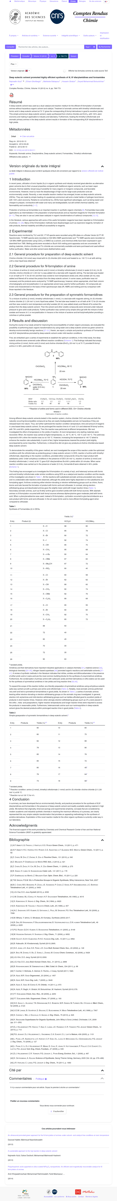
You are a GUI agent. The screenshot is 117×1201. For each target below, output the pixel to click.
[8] (83, 210)
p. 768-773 (63, 56)
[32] (100, 667)
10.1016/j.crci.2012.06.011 (24, 150)
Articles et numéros (30, 35)
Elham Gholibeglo (33, 81)
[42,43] (74, 681)
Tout (87, 47)
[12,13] (95, 215)
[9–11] (11, 215)
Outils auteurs (89, 35)
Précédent (14, 56)
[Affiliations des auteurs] (12, 84)
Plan (13, 64)
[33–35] (29, 670)
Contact (81, 1196)
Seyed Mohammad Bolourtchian (91, 81)
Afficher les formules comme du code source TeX (88, 70)
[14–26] (21, 222)
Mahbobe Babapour (51, 81)
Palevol (64, 1)
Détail (13, 136)
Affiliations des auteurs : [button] (19, 156)
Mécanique (32, 1)
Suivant (73, 56)
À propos (13, 35)
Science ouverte (50, 35)
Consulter (10, 46)
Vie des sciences (95, 1)
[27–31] (47, 330)
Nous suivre (71, 1196)
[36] (55, 670)
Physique (43, 1)
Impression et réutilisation (104, 35)
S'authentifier (58, 1111)
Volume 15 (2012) (40, 56)
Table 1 (39, 477)
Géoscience (54, 1)
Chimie (73, 1)
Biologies (82, 1)
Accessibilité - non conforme (54, 1196)
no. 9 (53, 56)
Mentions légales (92, 1196)
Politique (40, 1078)
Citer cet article (28, 136)
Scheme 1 (68, 340)
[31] (83, 667)
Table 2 (65, 688)
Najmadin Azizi (15, 81)
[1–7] (35, 205)
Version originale (18, 70)
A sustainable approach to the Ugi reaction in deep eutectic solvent (32, 1151)
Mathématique (19, 1)
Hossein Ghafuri (68, 81)
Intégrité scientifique (70, 35)
